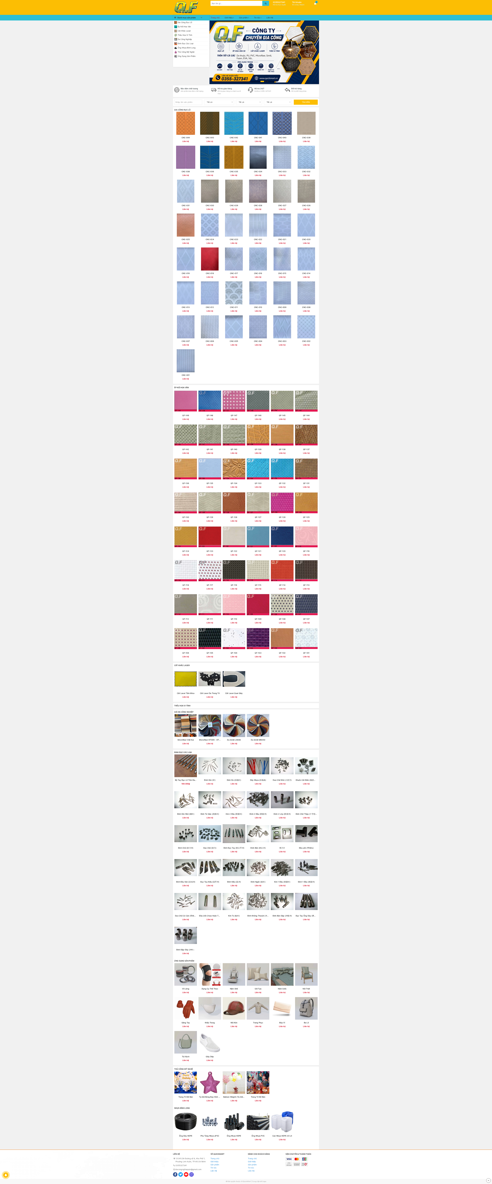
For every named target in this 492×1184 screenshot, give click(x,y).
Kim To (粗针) (234, 916)
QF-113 (306, 585)
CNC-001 (186, 375)
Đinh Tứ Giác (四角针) (210, 814)
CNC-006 (210, 341)
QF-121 (258, 551)
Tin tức (257, 18)
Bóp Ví (282, 1023)
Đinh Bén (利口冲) (258, 848)
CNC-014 (306, 273)
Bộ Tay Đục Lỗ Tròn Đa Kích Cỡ (185, 780)
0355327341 (279, 2)
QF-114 (282, 585)
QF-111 (210, 619)
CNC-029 (234, 205)
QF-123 (210, 551)
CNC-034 (258, 171)
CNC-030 (210, 205)
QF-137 (306, 449)
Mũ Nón (234, 1023)
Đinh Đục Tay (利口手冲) (234, 848)
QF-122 (234, 551)
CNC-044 (186, 137)
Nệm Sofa (282, 989)
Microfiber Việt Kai (186, 740)
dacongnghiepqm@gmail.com (188, 1169)
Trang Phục (258, 1023)
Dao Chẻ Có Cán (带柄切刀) (185, 916)
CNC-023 (234, 239)
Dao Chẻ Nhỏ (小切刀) (282, 780)
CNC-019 (186, 273)
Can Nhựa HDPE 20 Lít (282, 1136)
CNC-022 (258, 239)
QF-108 (282, 619)
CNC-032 (306, 171)
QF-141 (210, 449)
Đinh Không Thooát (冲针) (258, 916)
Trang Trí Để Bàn (185, 1097)
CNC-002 (306, 341)
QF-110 (234, 619)
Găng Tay (186, 1023)
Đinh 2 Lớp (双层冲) (282, 814)
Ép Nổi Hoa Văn (184, 26)
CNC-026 (306, 205)
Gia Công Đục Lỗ (185, 22)
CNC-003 (282, 341)
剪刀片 (282, 848)
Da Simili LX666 (234, 740)
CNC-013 (186, 307)
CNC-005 (234, 341)
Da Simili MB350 (258, 740)
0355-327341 (265, 91)
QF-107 (306, 619)
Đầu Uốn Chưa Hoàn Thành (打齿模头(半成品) (209, 916)
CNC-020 (306, 239)
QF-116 (234, 585)
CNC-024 (210, 239)
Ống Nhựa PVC (258, 1136)
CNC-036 (210, 171)
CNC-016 (258, 273)
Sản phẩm (243, 18)
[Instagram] (191, 1174)
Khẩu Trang (210, 1023)
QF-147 (234, 415)
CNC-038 (186, 171)
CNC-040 (282, 137)
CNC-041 (258, 137)
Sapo (264, 1181)
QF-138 (282, 449)
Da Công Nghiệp (185, 39)
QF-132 (282, 483)
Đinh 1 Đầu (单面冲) (306, 882)
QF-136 (185, 483)
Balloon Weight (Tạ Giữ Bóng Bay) (234, 1097)
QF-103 (258, 653)
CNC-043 (210, 137)
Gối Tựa (258, 989)
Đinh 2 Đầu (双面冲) (258, 814)
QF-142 (185, 449)
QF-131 (306, 483)
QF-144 (306, 415)
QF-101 (306, 653)
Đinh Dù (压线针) (234, 780)
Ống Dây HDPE (185, 1136)
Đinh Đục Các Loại (185, 43)
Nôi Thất (306, 989)
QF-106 (185, 653)
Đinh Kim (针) (209, 780)
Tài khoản (296, 2)
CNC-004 (258, 341)
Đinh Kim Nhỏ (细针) (185, 814)
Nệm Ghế (234, 989)
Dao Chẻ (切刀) (209, 848)
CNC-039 (306, 137)
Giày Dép (210, 1056)
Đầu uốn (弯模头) (306, 848)
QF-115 (258, 585)
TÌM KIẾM (306, 102)
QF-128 (234, 517)
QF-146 (258, 415)
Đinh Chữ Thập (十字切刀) (306, 814)
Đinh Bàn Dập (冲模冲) (282, 916)
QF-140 (234, 449)
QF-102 (282, 653)
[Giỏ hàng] (315, 3)
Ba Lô (306, 1023)
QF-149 (185, 415)
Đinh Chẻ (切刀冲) (185, 848)
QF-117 (210, 585)
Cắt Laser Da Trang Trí (210, 693)
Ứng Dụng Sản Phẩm (187, 56)
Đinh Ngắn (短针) (258, 882)
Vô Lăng (185, 989)
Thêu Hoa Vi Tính (185, 35)
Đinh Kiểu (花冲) (234, 882)
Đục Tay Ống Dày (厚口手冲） (306, 916)
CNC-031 (186, 205)
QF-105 (210, 653)
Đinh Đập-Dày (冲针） (185, 950)
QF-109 (258, 619)
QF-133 (258, 483)
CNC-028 (258, 205)
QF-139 (258, 449)
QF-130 (185, 517)
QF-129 (210, 517)
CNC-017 (234, 273)
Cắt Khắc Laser (184, 31)
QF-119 (306, 551)
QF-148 (210, 415)
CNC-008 (306, 307)
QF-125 (306, 517)
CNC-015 (282, 273)
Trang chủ (215, 18)
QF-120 (282, 551)
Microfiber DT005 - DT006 (209, 740)
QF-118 (185, 585)
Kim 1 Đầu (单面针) (282, 882)
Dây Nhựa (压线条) (258, 780)
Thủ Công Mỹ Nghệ (186, 52)
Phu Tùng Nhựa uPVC (210, 1136)
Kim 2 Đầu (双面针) (234, 814)
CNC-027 (282, 205)
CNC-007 (186, 341)
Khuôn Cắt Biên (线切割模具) (306, 780)
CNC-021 (282, 239)
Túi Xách (185, 1056)
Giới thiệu (229, 18)
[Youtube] (186, 1174)
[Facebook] (175, 1174)
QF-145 (282, 415)
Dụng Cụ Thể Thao (210, 989)
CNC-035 (234, 171)
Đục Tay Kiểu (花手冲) (209, 882)
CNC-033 (282, 171)
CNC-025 (186, 239)
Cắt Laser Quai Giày (234, 693)
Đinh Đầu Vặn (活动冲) (185, 882)
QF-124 (185, 551)
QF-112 (185, 619)
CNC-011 (234, 307)
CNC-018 (210, 273)
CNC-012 (210, 307)
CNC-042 (234, 137)
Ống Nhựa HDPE (234, 1136)
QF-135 (210, 483)
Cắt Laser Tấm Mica (185, 693)
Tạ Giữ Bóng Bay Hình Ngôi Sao (209, 1097)
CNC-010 (258, 307)
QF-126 (282, 517)
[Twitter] (180, 1174)
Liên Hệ (269, 18)
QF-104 (234, 653)
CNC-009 (282, 307)
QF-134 (234, 483)
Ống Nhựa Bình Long (187, 48)
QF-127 (258, 517)
